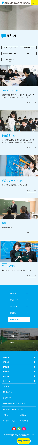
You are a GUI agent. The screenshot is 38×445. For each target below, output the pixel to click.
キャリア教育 (10, 59)
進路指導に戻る (15, 319)
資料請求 (13, 342)
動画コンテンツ (8, 398)
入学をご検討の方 (24, 441)
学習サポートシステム (9, 53)
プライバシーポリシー (10, 421)
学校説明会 (13, 293)
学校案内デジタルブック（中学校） (14, 403)
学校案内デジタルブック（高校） (14, 409)
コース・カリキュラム (9, 48)
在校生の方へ (7, 386)
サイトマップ (24, 421)
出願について (14, 300)
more (28, 102)
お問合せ (13, 336)
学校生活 (13, 313)
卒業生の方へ (7, 392)
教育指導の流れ (28, 48)
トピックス (13, 306)
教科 (28, 53)
